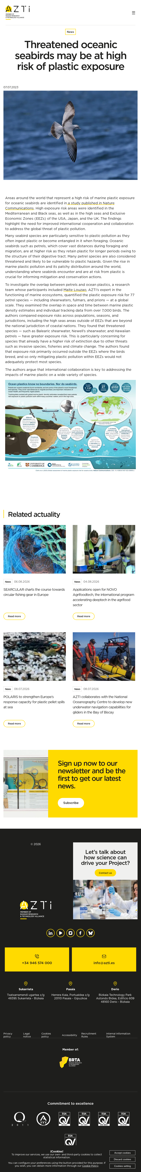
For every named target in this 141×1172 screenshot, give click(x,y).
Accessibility (69, 1035)
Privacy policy (7, 1035)
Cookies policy (46, 1035)
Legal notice (27, 1035)
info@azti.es (104, 963)
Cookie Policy (90, 1165)
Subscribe (71, 803)
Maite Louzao (74, 290)
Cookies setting (122, 1166)
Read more (14, 616)
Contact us (105, 872)
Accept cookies (122, 1152)
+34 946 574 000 (37, 963)
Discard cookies (122, 1159)
